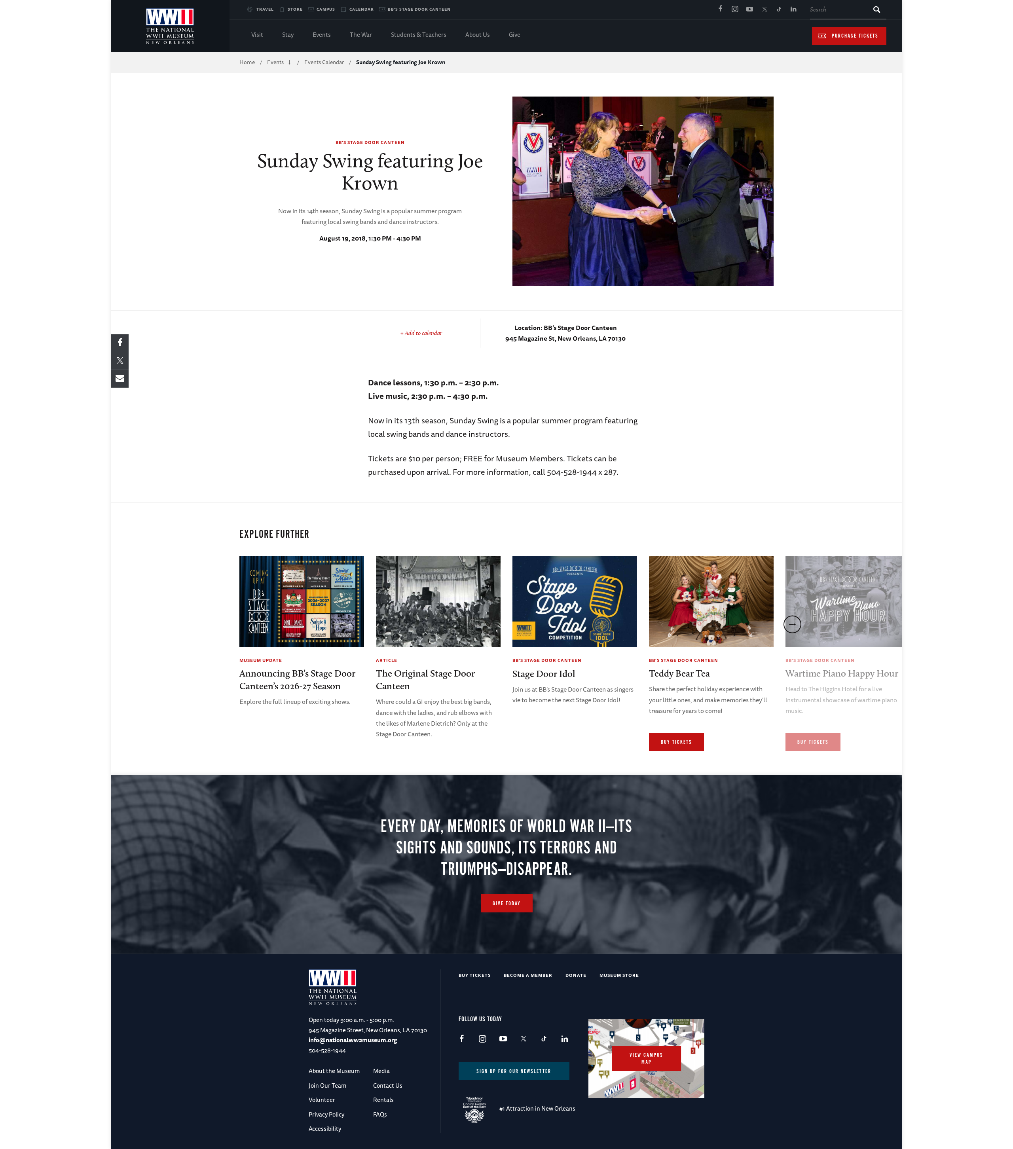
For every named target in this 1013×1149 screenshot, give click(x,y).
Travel (265, 9)
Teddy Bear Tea (679, 673)
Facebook (720, 9)
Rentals (383, 1099)
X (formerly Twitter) (764, 9)
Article (386, 660)
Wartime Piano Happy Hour (841, 673)
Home (247, 62)
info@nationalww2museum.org (353, 1040)
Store (295, 9)
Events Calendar (324, 62)
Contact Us (387, 1085)
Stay (288, 34)
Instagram (735, 9)
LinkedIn (793, 9)
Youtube (749, 9)
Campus (326, 9)
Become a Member (528, 975)
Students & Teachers (418, 34)
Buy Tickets (676, 742)
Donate (575, 975)
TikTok (779, 9)
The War (361, 34)
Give (514, 34)
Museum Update (260, 660)
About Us (477, 34)
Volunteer (322, 1099)
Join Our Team (327, 1085)
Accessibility (325, 1128)
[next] (792, 624)
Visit (257, 34)
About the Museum (334, 1070)
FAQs (380, 1114)
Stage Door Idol (543, 673)
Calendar (361, 9)
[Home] (170, 26)
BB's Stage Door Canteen (419, 9)
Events (322, 34)
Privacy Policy (326, 1114)
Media (381, 1070)
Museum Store (619, 975)
